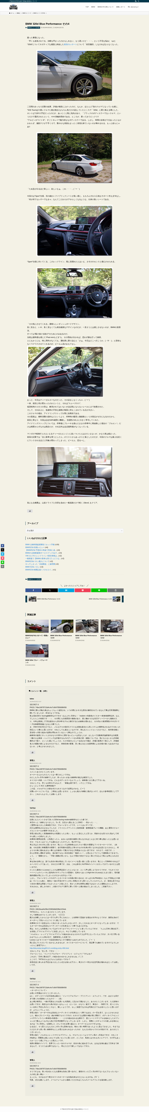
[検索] (138, 1)
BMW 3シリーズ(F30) (33, 27)
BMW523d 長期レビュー (35, 547)
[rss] (135, 1)
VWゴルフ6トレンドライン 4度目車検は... (41, 556)
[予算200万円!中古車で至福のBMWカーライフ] (13, 7)
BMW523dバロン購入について (37, 561)
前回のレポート (70, 44)
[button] (33, 590)
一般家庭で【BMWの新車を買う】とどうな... (43, 558)
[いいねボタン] (30, 511)
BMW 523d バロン (32, 567)
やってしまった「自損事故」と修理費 (40, 564)
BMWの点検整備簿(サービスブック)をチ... (41, 553)
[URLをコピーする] (116, 590)
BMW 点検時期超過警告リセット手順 (40, 544)
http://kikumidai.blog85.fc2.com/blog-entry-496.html (49, 948)
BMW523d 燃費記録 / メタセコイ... (38, 570)
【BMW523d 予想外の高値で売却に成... (40, 550)
